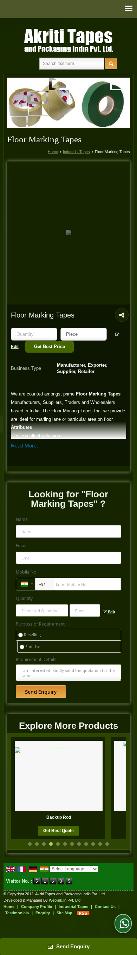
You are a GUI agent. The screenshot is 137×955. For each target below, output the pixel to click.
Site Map (64, 913)
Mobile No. (27, 572)
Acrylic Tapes (82, 817)
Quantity (24, 598)
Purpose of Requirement (40, 624)
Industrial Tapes (76, 152)
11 (100, 844)
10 (93, 844)
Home (53, 152)
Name (22, 519)
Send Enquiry (72, 946)
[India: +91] (25, 584)
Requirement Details (36, 660)
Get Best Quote (81, 830)
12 (107, 844)
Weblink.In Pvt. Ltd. (65, 900)
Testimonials (17, 913)
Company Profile (36, 906)
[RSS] (83, 913)
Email (21, 546)
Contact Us (105, 906)
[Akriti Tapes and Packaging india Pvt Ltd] (68, 39)
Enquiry (42, 913)
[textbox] (83, 334)
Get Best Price (49, 346)
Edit (111, 612)
